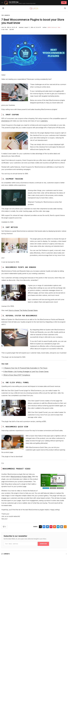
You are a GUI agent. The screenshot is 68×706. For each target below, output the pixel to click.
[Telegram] (58, 526)
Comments (7, 554)
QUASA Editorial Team (54, 27)
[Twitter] (40, 526)
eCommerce (5, 121)
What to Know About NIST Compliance (16, 375)
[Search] (65, 8)
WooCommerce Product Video (21, 476)
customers (44, 121)
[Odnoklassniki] (65, 526)
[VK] (61, 526)
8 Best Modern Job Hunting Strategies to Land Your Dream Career (26, 371)
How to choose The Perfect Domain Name (23, 310)
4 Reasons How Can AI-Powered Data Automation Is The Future (25, 368)
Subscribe (43, 544)
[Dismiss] (2, 3)
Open (64, 2)
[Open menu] (3, 8)
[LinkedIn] (47, 526)
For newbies (5, 15)
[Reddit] (54, 526)
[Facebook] (43, 526)
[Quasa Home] (34, 8)
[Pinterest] (51, 526)
